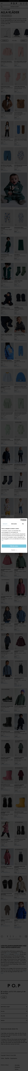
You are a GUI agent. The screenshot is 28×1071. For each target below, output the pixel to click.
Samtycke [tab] (5, 523)
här (2, 540)
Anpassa (13, 550)
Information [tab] (14, 523)
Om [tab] (23, 523)
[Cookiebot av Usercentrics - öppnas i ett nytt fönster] (20, 520)
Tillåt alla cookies (14, 546)
